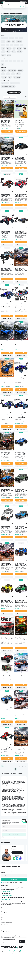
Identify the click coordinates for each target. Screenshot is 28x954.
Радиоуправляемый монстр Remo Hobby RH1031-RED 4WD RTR (5, 232)
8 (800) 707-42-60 (5, 899)
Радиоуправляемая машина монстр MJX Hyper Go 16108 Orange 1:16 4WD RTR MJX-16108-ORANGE (21, 232)
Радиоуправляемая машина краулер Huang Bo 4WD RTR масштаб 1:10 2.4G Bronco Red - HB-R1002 (7, 638)
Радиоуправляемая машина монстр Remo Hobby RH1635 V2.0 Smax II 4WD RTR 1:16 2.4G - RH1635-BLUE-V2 (21, 269)
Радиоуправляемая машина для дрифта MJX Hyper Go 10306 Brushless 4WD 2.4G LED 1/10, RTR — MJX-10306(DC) (6, 343)
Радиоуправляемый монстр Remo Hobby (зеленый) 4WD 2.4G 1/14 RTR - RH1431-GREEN (20, 638)
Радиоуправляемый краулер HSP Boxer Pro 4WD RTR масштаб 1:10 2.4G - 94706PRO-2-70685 (21, 601)
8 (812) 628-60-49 (5, 895)
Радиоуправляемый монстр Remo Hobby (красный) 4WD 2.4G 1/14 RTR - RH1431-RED (6, 675)
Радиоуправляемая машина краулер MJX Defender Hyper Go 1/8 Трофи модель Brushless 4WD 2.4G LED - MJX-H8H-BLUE (6, 269)
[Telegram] (17, 858)
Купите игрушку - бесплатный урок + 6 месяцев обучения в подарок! (19, 121)
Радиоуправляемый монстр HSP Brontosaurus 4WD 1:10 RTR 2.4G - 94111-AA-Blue (6, 711)
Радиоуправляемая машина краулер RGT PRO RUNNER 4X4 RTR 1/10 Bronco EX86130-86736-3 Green (21, 490)
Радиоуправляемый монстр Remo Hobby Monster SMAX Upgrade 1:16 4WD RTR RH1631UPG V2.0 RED (7, 195)
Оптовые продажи (5, 914)
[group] (7, 109)
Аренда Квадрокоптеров (7, 924)
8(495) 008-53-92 (5, 891)
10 (12, 768)
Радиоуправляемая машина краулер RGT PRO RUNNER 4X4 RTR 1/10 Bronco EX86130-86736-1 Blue (21, 527)
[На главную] (14, 947)
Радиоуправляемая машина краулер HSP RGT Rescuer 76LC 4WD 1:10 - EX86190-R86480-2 (7, 527)
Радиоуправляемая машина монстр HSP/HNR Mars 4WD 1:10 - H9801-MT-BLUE (21, 453)
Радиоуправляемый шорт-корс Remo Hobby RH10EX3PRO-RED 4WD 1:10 (21, 195)
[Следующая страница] (15, 769)
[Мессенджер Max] (20, 858)
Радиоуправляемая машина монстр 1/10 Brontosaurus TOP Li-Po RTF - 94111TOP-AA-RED (21, 711)
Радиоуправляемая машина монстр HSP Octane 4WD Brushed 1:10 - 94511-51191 (21, 748)
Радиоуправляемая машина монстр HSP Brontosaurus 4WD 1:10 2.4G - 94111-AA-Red (21, 675)
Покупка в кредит (5, 927)
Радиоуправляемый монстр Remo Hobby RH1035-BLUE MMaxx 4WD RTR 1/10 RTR (21, 379)
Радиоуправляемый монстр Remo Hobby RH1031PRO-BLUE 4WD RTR (7, 306)
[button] (7, 303)
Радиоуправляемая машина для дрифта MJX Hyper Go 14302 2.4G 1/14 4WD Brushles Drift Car (20, 306)
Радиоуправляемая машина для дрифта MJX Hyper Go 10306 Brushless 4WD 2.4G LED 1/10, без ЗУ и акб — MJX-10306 (21, 343)
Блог (2, 917)
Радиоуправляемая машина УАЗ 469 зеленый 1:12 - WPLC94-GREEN (6, 121)
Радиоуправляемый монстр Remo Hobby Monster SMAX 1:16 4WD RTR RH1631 (21, 158)
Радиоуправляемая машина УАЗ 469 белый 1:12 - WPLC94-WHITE (7, 158)
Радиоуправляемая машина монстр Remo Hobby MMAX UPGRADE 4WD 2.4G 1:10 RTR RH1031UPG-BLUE (20, 416)
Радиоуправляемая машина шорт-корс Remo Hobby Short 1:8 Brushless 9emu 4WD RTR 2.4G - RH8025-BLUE (6, 379)
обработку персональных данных (16, 882)
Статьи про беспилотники (7, 919)
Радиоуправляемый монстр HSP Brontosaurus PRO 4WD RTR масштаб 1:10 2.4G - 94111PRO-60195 (7, 748)
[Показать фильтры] (25, 97)
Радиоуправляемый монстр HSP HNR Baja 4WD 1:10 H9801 (7, 490)
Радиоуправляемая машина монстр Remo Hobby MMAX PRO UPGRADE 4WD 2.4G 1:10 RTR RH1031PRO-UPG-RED (7, 453)
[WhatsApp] (14, 858)
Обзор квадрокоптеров (6, 922)
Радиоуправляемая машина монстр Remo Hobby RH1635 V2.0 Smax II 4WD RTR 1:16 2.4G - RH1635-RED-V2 (7, 564)
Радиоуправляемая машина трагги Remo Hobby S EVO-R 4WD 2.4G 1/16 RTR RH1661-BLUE (6, 416)
